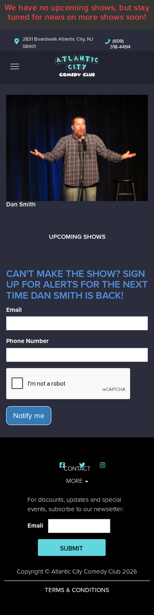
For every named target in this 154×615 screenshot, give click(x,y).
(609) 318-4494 (120, 44)
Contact (77, 468)
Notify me (28, 415)
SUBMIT (71, 548)
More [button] (75, 481)
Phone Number (27, 341)
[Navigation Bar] (14, 66)
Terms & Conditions (77, 590)
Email (14, 309)
